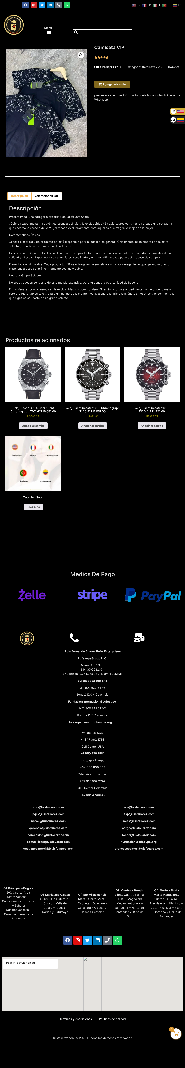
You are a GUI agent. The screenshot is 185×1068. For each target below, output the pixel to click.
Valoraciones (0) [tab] (46, 196)
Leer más (33, 507)
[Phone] (107, 940)
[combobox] (102, 32)
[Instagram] (34, 5)
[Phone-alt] (58, 5)
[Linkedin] (50, 5)
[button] (49, 32)
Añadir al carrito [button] (33, 426)
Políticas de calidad (112, 1019)
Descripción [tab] (19, 196)
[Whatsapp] (67, 5)
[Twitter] (42, 5)
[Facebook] (25, 5)
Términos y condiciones (75, 1019)
